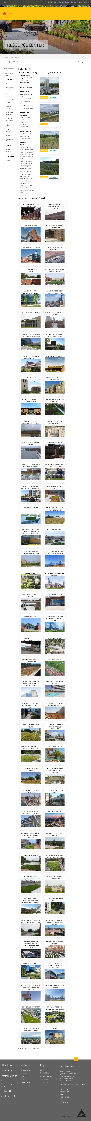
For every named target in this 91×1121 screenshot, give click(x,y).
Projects (8, 145)
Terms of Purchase (46, 1076)
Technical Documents (9, 119)
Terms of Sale (44, 1073)
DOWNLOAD (44, 97)
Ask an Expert (82, 2)
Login (88, 62)
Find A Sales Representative (10, 1084)
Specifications (10, 140)
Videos (8, 160)
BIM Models (9, 135)
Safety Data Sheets (9, 95)
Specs (22, 1076)
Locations (4, 1087)
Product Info (10, 80)
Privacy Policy (44, 1082)
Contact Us (4, 1081)
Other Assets (10, 156)
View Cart (16, 62)
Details (8, 125)
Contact (73, 2)
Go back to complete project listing (30, 1048)
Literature (24, 1073)
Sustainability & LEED (10, 101)
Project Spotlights (26, 1082)
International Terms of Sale (48, 1079)
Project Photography (10, 150)
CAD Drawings (9, 130)
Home (5, 2)
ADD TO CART (53, 97)
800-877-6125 (52, 2)
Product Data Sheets (10, 89)
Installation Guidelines (9, 113)
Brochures (9, 84)
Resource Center (64, 2)
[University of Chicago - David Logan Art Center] (49, 86)
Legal (42, 1070)
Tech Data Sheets (9, 107)
